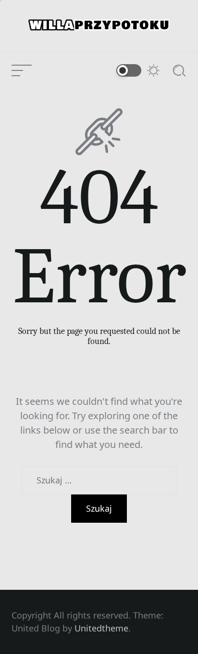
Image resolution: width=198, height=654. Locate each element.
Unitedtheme (101, 628)
